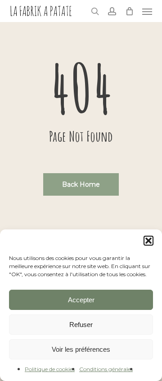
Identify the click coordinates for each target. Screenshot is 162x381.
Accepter (81, 300)
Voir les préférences (81, 349)
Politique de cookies (50, 369)
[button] (148, 240)
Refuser (81, 324)
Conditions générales (106, 369)
